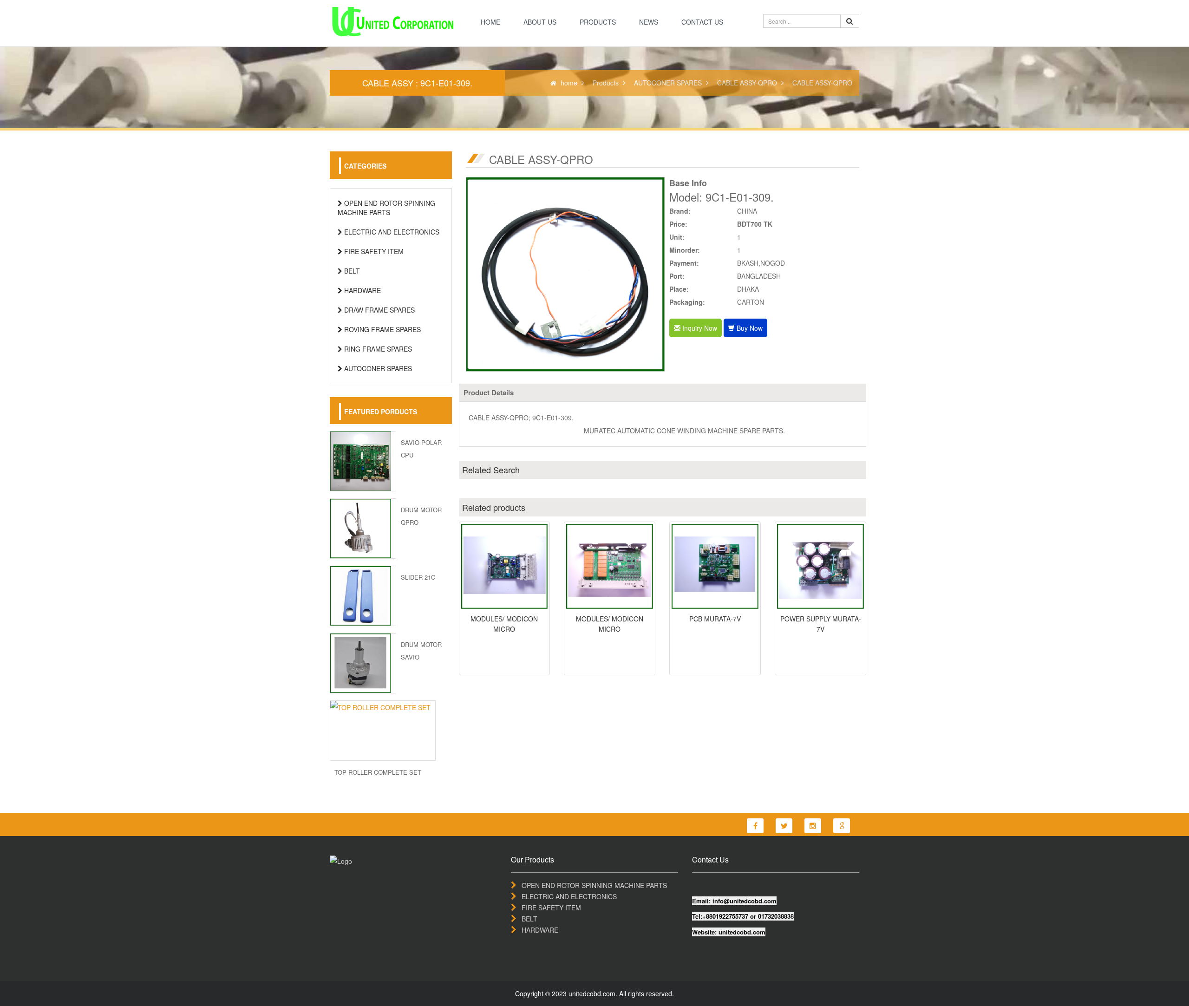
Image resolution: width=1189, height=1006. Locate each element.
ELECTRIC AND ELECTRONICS (390, 231)
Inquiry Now (698, 328)
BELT (351, 270)
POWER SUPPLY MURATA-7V (820, 624)
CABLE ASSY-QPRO (747, 82)
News (648, 21)
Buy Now (749, 328)
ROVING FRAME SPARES (381, 329)
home (490, 21)
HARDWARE (361, 290)
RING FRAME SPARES (377, 348)
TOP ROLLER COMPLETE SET (377, 772)
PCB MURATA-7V (715, 618)
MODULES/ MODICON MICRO (504, 624)
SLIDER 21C (418, 577)
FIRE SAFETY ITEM (373, 251)
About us (539, 21)
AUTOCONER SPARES (668, 82)
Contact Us (702, 21)
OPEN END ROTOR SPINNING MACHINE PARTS (386, 207)
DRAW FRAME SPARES (378, 309)
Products (598, 21)
